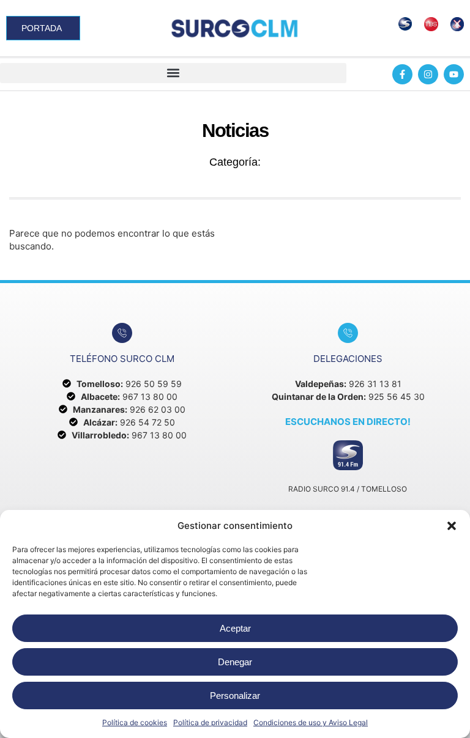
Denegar (235, 662)
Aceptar (235, 628)
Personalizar (235, 695)
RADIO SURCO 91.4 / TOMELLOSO (347, 488)
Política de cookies (134, 722)
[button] (452, 526)
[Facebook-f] (402, 74)
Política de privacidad (210, 722)
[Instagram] (428, 74)
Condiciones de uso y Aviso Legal (310, 722)
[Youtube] (454, 74)
